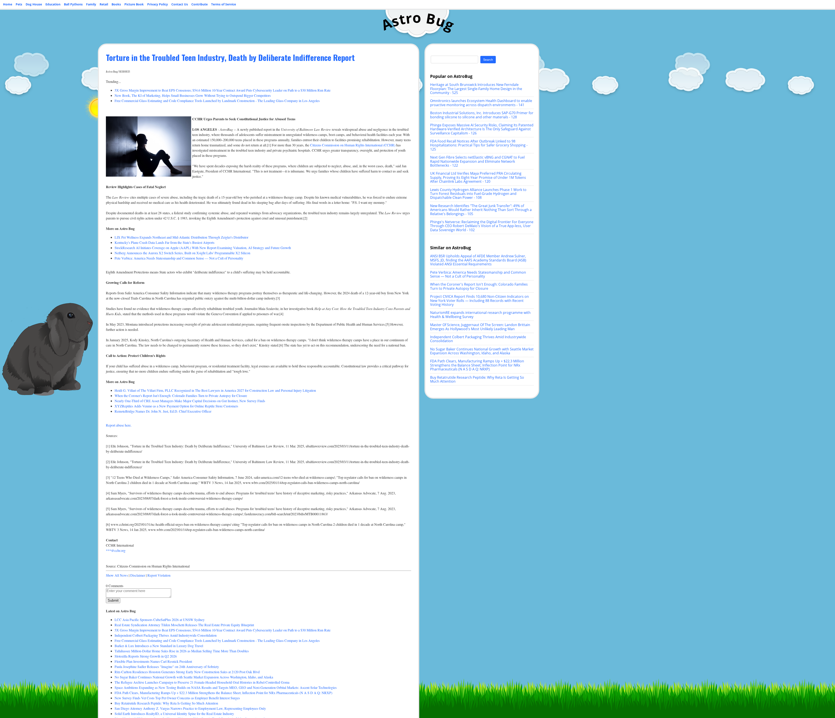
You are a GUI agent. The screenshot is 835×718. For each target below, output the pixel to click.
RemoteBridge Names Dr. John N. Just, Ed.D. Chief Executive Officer (163, 411)
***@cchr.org (115, 550)
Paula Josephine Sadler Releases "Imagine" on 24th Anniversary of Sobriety (167, 666)
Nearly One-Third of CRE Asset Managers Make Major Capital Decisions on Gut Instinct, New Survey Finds (190, 400)
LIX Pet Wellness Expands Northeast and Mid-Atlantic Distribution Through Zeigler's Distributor (181, 237)
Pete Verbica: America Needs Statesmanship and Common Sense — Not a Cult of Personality (179, 258)
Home (7, 4)
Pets (19, 4)
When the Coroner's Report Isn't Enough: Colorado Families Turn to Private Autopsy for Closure (181, 395)
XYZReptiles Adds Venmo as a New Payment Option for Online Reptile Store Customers (176, 406)
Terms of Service (223, 4)
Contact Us (179, 4)
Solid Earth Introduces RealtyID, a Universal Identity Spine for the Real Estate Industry (174, 713)
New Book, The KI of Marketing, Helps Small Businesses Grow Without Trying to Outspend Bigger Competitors (193, 95)
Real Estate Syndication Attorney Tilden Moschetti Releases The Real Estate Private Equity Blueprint (184, 625)
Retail (104, 4)
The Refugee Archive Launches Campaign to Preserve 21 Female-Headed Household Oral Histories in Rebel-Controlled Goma (202, 682)
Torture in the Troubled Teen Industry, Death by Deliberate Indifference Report (230, 57)
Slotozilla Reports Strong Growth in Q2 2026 (146, 656)
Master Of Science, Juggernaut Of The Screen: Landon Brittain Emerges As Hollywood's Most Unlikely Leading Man (480, 326)
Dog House (34, 4)
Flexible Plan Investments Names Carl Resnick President (153, 661)
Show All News (117, 575)
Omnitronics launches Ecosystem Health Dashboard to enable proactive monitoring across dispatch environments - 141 (481, 102)
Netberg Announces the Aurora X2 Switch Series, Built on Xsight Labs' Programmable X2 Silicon (182, 253)
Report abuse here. (119, 425)
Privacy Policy (157, 4)
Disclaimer (137, 575)
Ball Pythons (73, 4)
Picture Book (134, 4)
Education (52, 4)
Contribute (199, 4)
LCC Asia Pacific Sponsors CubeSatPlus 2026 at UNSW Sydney (160, 619)
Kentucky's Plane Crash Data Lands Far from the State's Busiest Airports (164, 242)
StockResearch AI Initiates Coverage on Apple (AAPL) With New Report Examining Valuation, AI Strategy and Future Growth (203, 247)
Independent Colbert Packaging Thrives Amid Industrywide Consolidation (166, 635)
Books (116, 4)
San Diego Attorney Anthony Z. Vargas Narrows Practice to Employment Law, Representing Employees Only (190, 708)
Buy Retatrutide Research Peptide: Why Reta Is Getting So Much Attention (166, 703)
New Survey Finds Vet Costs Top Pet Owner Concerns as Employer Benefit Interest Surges (177, 698)
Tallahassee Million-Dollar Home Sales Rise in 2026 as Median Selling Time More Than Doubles (182, 651)
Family (91, 4)
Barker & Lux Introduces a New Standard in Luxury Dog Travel (159, 645)
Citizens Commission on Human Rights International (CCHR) (352, 145)
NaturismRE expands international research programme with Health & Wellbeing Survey (480, 314)
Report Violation (158, 575)
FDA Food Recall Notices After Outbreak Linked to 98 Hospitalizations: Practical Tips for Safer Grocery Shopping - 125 (479, 145)
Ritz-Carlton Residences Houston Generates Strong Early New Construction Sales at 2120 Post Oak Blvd (187, 671)
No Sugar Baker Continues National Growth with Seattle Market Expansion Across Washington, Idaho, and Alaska (194, 677)
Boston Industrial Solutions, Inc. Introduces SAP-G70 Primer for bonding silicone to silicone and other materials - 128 (481, 114)
